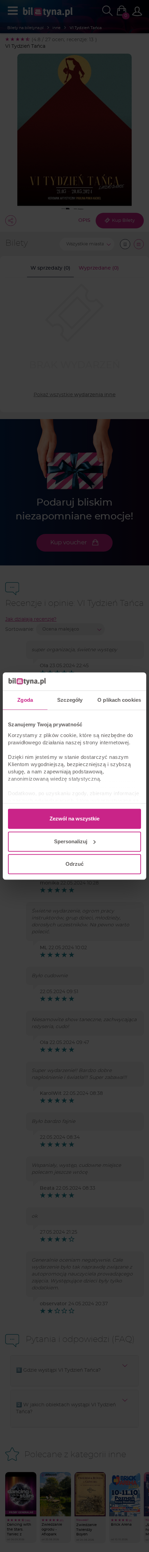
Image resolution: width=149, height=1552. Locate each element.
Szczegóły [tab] (69, 700)
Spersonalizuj (70, 841)
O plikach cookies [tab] (119, 700)
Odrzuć (74, 864)
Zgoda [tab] (25, 700)
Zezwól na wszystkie (74, 819)
